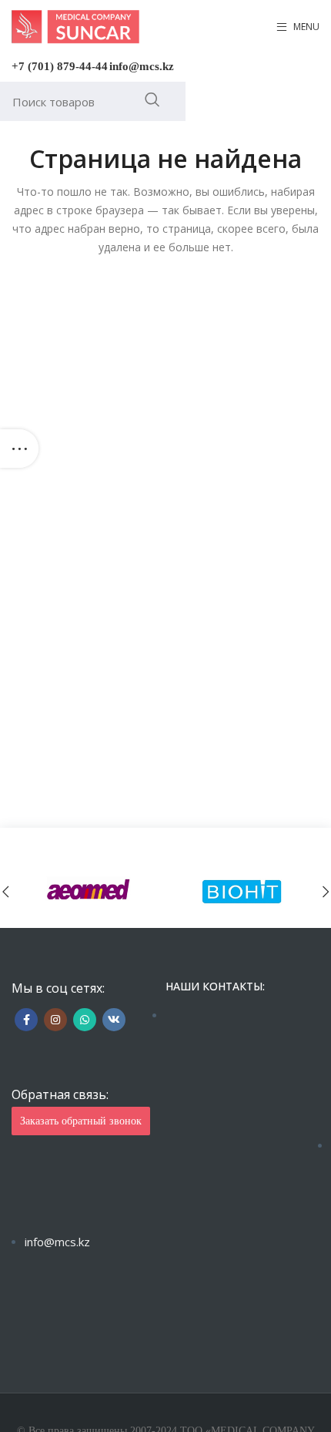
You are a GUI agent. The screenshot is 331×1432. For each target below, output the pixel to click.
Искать (152, 99)
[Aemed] (89, 891)
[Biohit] (242, 891)
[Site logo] (75, 25)
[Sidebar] (19, 448)
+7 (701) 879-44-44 (60, 66)
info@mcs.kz (141, 66)
